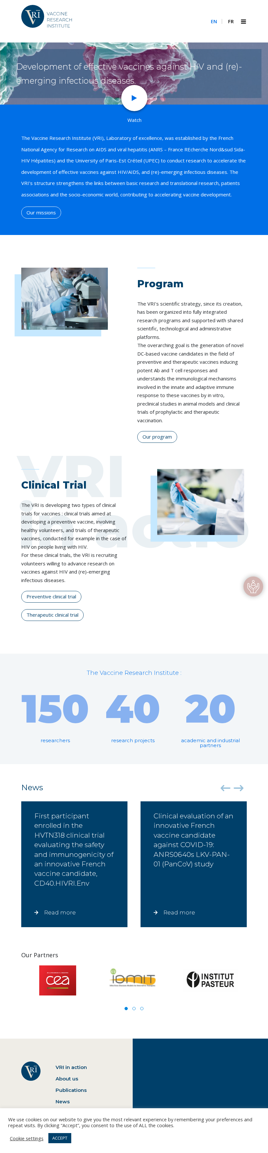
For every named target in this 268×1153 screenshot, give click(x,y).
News (63, 1101)
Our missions (41, 212)
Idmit (134, 980)
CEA (57, 980)
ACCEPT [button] (59, 1138)
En (214, 21)
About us (67, 1079)
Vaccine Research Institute (46, 20)
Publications (71, 1090)
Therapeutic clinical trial (52, 614)
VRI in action (71, 1067)
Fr (231, 21)
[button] (126, 1008)
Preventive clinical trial (51, 596)
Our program (157, 436)
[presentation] (225, 788)
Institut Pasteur (210, 980)
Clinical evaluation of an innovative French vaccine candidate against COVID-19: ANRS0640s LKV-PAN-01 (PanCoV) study (193, 864)
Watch (134, 120)
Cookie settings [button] (26, 1138)
